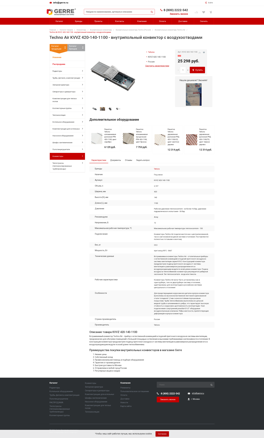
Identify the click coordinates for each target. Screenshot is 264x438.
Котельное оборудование (63, 122)
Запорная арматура (61, 85)
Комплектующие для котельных (66, 129)
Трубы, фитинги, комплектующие (66, 78)
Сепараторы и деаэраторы (64, 92)
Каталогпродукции (56, 47)
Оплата (123, 395)
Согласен (162, 434)
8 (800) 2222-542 (176, 10)
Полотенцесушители (61, 149)
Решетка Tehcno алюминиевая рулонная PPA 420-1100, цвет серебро (110, 135)
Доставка (124, 399)
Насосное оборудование (63, 136)
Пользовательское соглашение (134, 391)
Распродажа (59, 64)
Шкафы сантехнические (62, 143)
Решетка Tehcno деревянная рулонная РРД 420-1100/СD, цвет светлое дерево (173, 136)
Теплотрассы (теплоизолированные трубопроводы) (62, 166)
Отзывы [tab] (128, 160)
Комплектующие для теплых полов (65, 100)
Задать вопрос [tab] (143, 160)
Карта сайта (125, 406)
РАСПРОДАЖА (56, 402)
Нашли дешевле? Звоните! (193, 80)
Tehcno (151, 52)
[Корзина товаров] (211, 11)
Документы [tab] (115, 160)
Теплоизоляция (59, 115)
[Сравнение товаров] (196, 11)
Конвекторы (58, 156)
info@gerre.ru (60, 2)
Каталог (54, 383)
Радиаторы (57, 71)
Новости (124, 402)
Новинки (57, 57)
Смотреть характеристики (157, 66)
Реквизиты (125, 388)
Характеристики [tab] (98, 160)
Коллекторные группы (62, 108)
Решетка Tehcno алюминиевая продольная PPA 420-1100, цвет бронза (142, 135)
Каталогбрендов (73, 47)
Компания (125, 383)
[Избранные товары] (204, 11)
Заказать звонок (179, 14)
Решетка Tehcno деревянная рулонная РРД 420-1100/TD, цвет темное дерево (205, 136)
